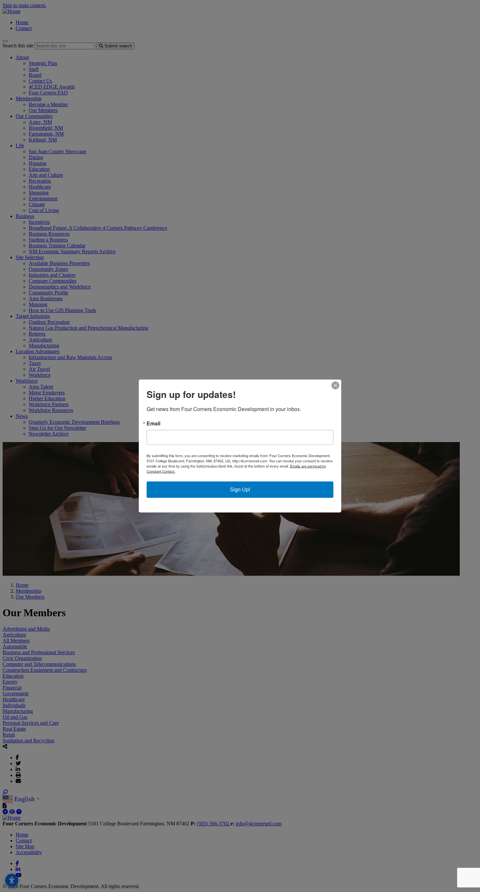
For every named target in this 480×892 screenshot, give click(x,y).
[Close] (335, 385)
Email (153, 423)
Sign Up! (240, 489)
